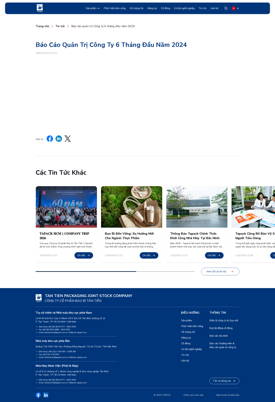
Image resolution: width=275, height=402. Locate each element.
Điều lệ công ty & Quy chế (223, 320)
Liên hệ (214, 8)
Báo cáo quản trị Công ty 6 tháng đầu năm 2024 (103, 26)
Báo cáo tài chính (218, 336)
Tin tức (203, 8)
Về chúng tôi (136, 8)
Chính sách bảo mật (193, 395)
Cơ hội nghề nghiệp (184, 8)
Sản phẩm (91, 8)
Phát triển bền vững (115, 8)
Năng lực (152, 8)
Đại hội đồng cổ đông (221, 328)
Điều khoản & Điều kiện (227, 395)
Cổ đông (165, 8)
